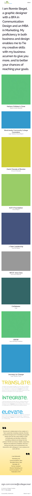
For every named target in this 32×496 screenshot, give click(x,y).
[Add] (16, 89)
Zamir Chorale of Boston (16, 169)
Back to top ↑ (27, 493)
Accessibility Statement (7, 493)
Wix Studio (8, 489)
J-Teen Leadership (16, 246)
